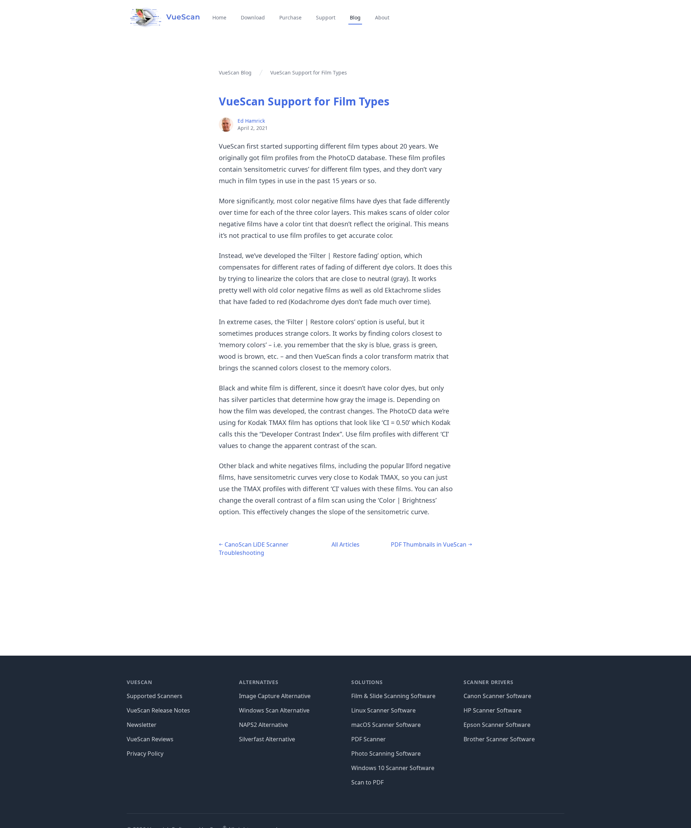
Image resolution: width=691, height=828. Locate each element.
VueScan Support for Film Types (304, 101)
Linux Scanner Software (383, 710)
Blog (355, 17)
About (382, 17)
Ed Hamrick (251, 120)
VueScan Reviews (150, 739)
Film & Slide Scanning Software (393, 696)
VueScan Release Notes (158, 710)
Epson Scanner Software (497, 725)
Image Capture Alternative (275, 696)
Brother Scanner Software (499, 739)
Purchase (290, 17)
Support (325, 17)
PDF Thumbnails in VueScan (429, 544)
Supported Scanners (154, 696)
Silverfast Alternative (267, 739)
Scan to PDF (367, 782)
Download (253, 17)
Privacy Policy (145, 753)
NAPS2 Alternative (263, 725)
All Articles (345, 544)
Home (219, 17)
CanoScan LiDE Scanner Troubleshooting (254, 548)
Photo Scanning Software (386, 753)
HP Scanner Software (492, 710)
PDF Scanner (368, 739)
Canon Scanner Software (497, 696)
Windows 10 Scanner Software (392, 768)
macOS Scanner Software (386, 725)
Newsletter (142, 725)
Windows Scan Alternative (274, 710)
